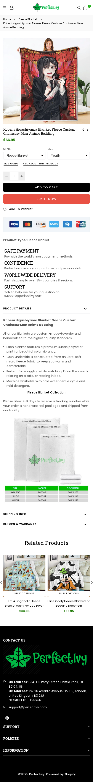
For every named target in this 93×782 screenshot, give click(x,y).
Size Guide (10, 163)
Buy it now (46, 199)
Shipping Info (14, 514)
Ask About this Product (40, 163)
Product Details (17, 308)
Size (50, 149)
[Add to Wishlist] (41, 558)
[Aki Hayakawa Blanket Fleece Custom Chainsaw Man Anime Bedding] (83, 129)
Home (7, 19)
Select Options (24, 593)
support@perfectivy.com (28, 707)
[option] (46, 81)
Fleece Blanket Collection (46, 392)
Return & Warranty (19, 524)
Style (7, 149)
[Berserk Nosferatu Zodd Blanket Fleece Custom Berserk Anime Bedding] (87, 129)
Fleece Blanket (28, 19)
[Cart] (85, 7)
